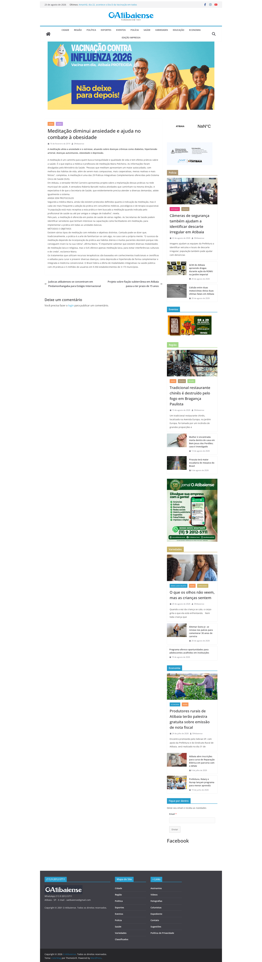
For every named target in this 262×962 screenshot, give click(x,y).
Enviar (175, 829)
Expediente (156, 913)
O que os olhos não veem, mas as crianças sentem (192, 595)
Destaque (175, 209)
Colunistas (156, 907)
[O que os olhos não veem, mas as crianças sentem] (192, 568)
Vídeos (154, 894)
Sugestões (156, 926)
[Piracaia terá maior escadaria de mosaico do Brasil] (177, 465)
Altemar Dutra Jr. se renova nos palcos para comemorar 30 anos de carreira (201, 631)
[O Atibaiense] (48, 34)
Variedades (161, 29)
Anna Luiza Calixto (178, 586)
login (71, 305)
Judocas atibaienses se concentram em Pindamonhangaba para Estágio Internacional (74, 284)
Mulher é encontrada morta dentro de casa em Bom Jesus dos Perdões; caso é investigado (202, 442)
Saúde (147, 29)
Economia (195, 29)
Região (78, 29)
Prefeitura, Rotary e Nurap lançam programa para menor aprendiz (201, 782)
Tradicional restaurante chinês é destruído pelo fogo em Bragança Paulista (190, 395)
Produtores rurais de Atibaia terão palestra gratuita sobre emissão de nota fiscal (190, 719)
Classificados (121, 939)
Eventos (121, 29)
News (51, 124)
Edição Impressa (131, 37)
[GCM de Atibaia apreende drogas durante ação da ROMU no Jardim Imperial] (177, 271)
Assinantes (156, 888)
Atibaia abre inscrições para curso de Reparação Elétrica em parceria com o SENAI (202, 761)
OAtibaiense (79, 143)
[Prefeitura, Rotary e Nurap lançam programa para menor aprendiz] (177, 784)
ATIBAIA (192, 126)
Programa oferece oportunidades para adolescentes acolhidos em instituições (189, 651)
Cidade (65, 29)
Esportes (106, 29)
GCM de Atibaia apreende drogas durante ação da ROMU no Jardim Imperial (201, 269)
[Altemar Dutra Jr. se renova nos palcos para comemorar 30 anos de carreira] (177, 633)
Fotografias (156, 901)
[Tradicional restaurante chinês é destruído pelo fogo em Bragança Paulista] (192, 363)
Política (91, 29)
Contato (155, 920)
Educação (178, 29)
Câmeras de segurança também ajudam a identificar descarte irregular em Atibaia (105, 6)
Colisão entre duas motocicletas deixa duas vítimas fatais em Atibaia (201, 290)
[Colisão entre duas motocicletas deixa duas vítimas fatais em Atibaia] (177, 293)
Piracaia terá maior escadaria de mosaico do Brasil (201, 462)
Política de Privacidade (162, 933)
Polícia (135, 29)
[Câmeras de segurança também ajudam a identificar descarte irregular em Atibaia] (192, 191)
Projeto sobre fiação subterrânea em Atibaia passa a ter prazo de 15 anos (133, 284)
